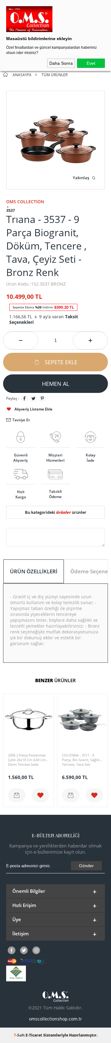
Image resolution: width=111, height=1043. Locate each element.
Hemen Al (55, 383)
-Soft (20, 1035)
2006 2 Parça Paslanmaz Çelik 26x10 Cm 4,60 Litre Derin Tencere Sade (27, 760)
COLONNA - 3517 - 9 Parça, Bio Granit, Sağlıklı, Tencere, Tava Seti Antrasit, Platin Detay (82, 760)
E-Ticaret (34, 1035)
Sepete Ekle (61, 362)
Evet (91, 63)
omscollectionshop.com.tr (55, 1019)
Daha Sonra (61, 63)
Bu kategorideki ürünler (55, 512)
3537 (10, 210)
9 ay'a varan (43, 319)
